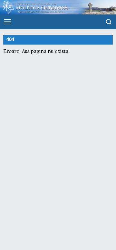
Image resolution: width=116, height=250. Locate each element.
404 (10, 39)
